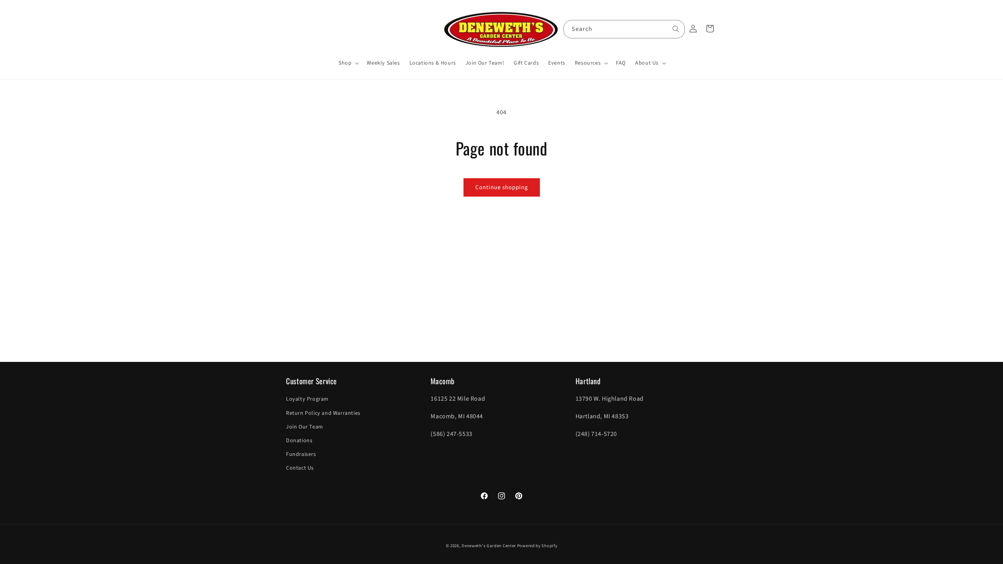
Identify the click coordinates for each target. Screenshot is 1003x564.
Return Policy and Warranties (323, 413)
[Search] (675, 29)
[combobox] (624, 29)
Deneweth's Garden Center (489, 546)
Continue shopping (501, 187)
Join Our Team (304, 427)
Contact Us (300, 468)
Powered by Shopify (537, 546)
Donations (299, 441)
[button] (348, 63)
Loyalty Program (307, 399)
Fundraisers (301, 454)
